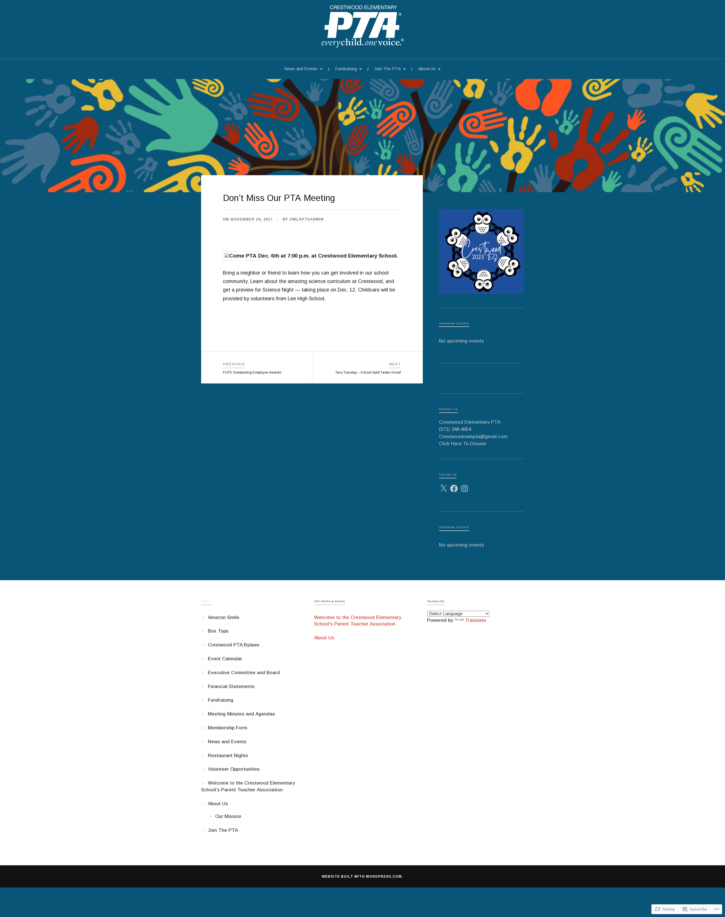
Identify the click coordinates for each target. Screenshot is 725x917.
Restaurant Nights (228, 755)
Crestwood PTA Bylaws (233, 645)
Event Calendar (225, 658)
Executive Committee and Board (244, 672)
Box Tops (218, 631)
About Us (427, 68)
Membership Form (227, 727)
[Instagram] (464, 488)
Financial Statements (231, 686)
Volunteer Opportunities (234, 769)
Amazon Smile (223, 617)
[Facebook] (454, 488)
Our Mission (228, 816)
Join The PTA (387, 68)
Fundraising (346, 68)
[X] (443, 488)
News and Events (300, 68)
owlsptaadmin (306, 219)
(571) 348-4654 (455, 429)
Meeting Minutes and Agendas (241, 714)
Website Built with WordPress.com (362, 877)
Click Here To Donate (462, 443)
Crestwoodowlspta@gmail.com (473, 436)
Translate (475, 620)
